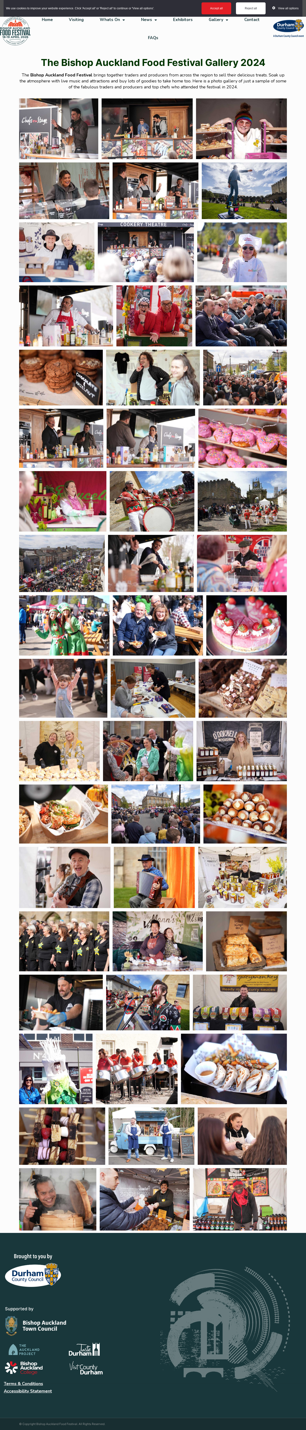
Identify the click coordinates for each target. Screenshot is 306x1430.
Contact (252, 19)
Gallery (216, 19)
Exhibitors (183, 19)
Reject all (251, 8)
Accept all (216, 8)
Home (47, 19)
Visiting (76, 19)
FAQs (153, 38)
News (146, 19)
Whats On (110, 19)
